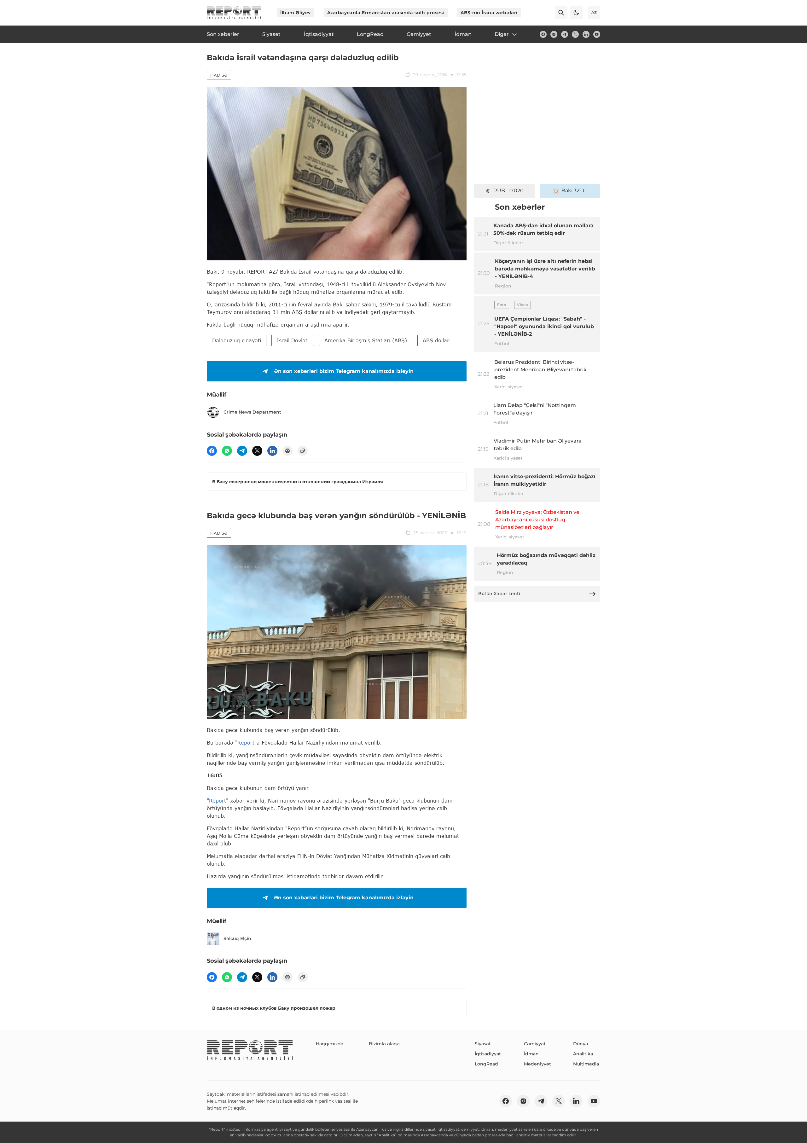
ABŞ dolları (436, 340)
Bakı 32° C (574, 191)
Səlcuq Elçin (237, 938)
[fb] (543, 34)
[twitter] (575, 34)
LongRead (486, 1064)
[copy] (303, 451)
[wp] (227, 451)
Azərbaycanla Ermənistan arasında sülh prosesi (385, 12)
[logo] (234, 12)
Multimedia (586, 1064)
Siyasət (483, 1044)
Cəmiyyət (535, 1044)
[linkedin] (586, 34)
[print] (287, 451)
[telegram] (564, 34)
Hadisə (219, 75)
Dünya (580, 1044)
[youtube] (596, 34)
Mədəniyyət (537, 1064)
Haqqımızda (329, 1044)
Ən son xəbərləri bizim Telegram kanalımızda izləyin (344, 371)
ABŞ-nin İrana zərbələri (489, 12)
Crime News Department (252, 412)
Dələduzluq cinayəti (236, 340)
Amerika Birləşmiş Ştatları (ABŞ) (365, 340)
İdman (531, 1054)
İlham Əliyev (295, 12)
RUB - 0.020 (508, 191)
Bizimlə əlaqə (384, 1044)
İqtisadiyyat (488, 1054)
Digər (502, 34)
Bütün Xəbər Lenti (499, 593)
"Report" (246, 743)
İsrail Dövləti (293, 340)
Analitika (583, 1054)
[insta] (553, 34)
